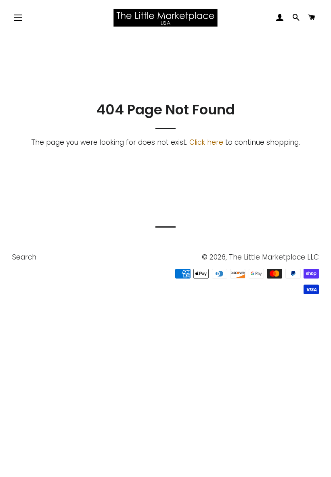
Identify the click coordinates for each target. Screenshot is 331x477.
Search (24, 257)
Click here (206, 142)
